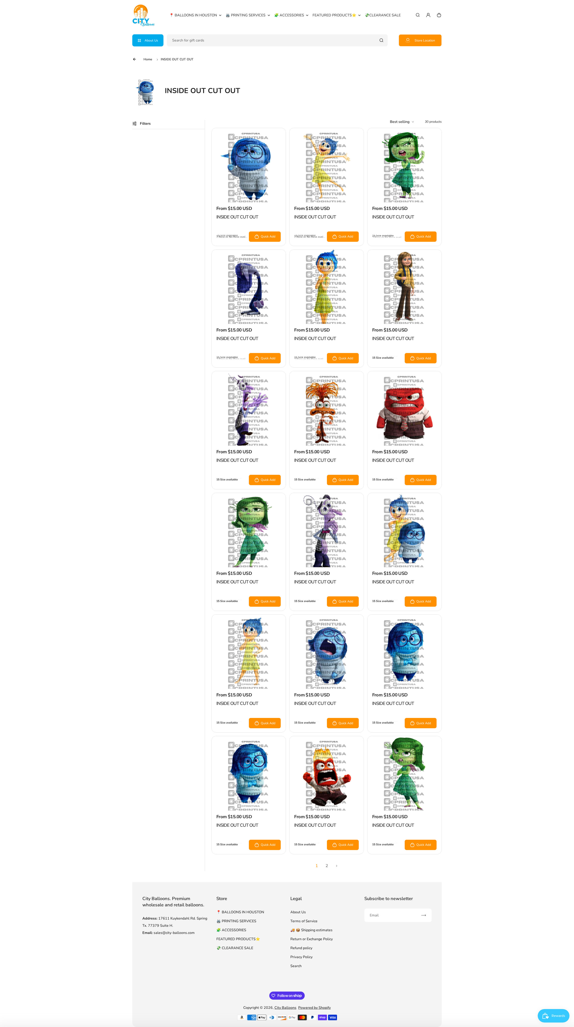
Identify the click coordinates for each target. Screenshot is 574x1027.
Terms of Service (303, 921)
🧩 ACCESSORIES (231, 930)
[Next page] (337, 866)
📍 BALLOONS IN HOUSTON (240, 912)
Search (296, 966)
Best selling (400, 121)
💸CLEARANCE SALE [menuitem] (383, 15)
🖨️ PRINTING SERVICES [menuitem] (245, 15)
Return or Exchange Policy (311, 939)
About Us (151, 40)
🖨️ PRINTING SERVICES (236, 921)
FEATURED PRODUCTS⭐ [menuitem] (334, 15)
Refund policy (301, 948)
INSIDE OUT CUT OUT (237, 217)
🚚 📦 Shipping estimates (311, 930)
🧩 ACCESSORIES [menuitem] (289, 15)
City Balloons (285, 1007)
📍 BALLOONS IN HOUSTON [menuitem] (193, 15)
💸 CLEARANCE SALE (234, 948)
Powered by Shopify (314, 1007)
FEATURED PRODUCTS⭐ (238, 939)
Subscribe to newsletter (388, 899)
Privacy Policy (301, 957)
